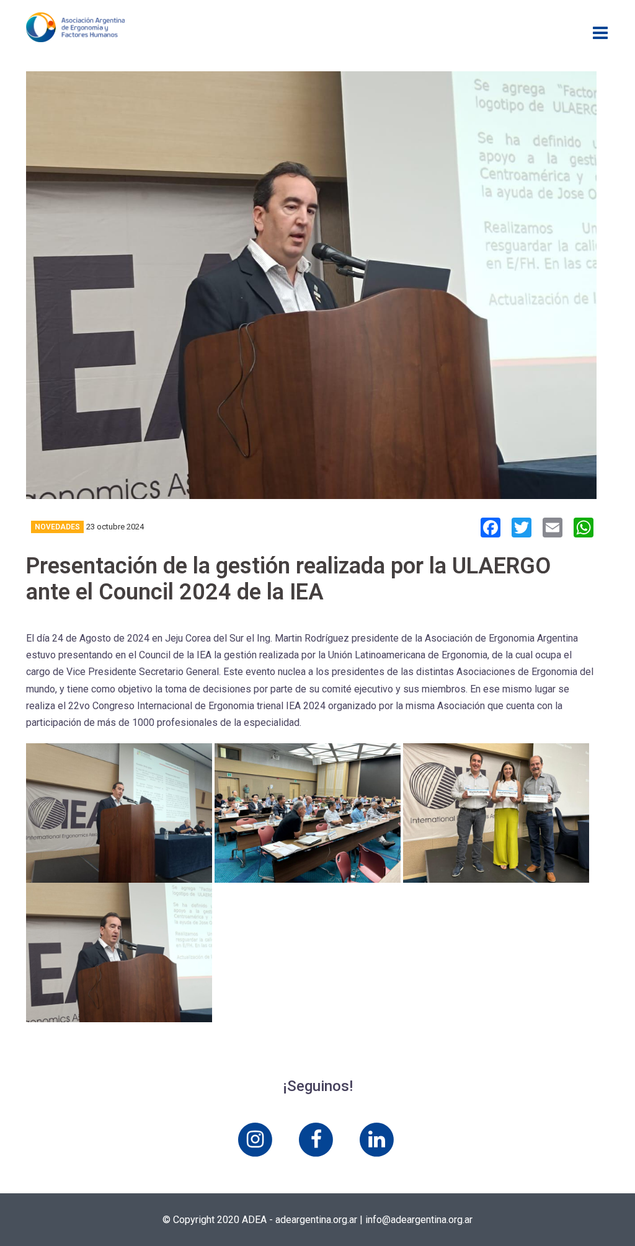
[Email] (553, 529)
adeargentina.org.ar (316, 1220)
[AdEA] (75, 26)
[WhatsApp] (584, 529)
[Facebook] (490, 529)
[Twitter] (521, 529)
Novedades (57, 527)
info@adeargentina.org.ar (419, 1220)
